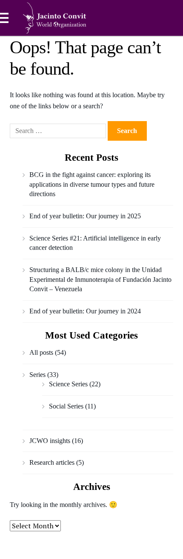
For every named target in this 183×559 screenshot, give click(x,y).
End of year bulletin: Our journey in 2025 (85, 216)
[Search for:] (59, 130)
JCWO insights (49, 440)
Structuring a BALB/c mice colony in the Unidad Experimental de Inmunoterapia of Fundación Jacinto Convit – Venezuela (100, 279)
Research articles (51, 462)
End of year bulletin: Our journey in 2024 (85, 311)
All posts (41, 352)
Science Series (68, 384)
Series (37, 374)
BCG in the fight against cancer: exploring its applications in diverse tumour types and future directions (91, 184)
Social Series (66, 406)
